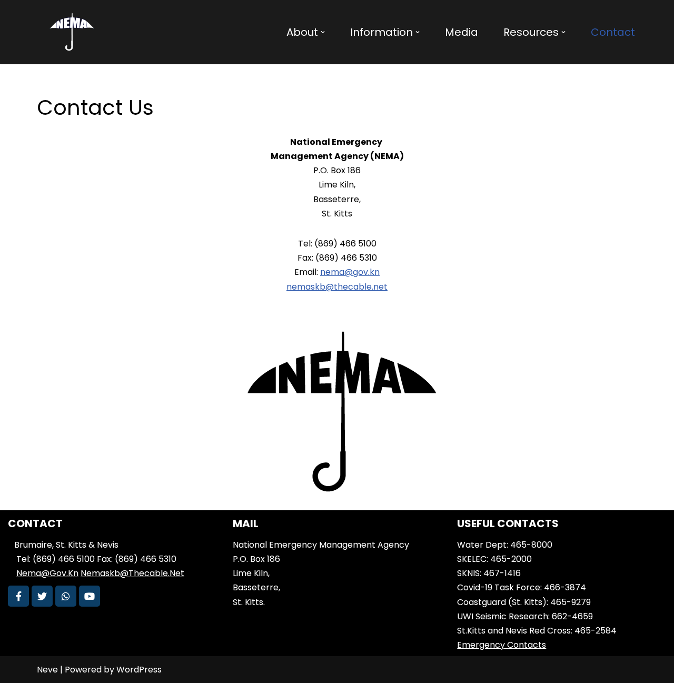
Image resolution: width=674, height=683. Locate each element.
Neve (47, 670)
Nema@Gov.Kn (47, 573)
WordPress (139, 670)
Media (461, 32)
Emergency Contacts (501, 645)
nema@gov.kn (350, 272)
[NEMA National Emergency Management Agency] (71, 32)
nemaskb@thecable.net (337, 287)
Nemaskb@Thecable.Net (132, 573)
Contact (613, 32)
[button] (323, 32)
